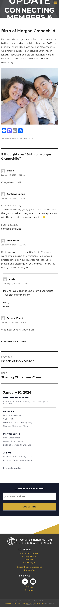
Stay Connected (26, 139)
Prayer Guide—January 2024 (17, 457)
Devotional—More (12, 415)
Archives (29, 559)
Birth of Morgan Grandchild (17, 445)
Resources (29, 590)
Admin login (29, 562)
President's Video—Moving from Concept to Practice (25, 403)
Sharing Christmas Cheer (16, 426)
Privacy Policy (29, 556)
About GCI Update (29, 553)
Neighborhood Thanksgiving (17, 423)
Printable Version (12, 468)
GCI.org (29, 587)
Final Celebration (11, 438)
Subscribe (29, 506)
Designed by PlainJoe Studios (29, 601)
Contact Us (29, 570)
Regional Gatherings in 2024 (17, 460)
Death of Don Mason (13, 441)
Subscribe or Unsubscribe (29, 567)
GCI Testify (8, 419)
